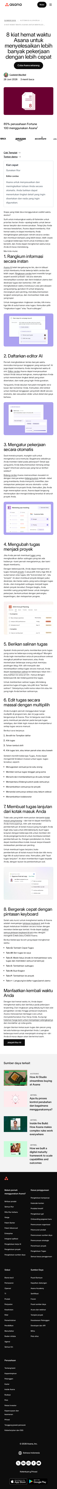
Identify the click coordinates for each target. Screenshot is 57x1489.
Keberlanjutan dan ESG (14, 1430)
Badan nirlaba (10, 1336)
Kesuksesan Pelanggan (40, 1320)
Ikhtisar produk (10, 1201)
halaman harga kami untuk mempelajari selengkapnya (28, 1020)
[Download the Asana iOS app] (18, 1481)
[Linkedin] (23, 1463)
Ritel (6, 1315)
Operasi (8, 1288)
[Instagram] (28, 1463)
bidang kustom (31, 478)
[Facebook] (33, 1463)
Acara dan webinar (38, 1310)
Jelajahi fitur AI (14, 1042)
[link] (10, 21)
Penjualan (9, 1304)
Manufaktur (9, 1331)
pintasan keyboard (31, 923)
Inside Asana (10, 1389)
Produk (7, 1299)
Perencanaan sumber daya (41, 1235)
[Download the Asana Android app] (38, 1481)
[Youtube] (38, 1463)
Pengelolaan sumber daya (15, 1255)
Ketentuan (24, 1471)
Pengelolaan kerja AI (13, 1244)
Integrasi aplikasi (11, 1239)
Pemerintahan (10, 1320)
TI (5, 1293)
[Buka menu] (50, 5)
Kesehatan (9, 1310)
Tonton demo (11, 156)
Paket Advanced (11, 1228)
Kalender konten (37, 1203)
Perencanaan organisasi (40, 1224)
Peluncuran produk (38, 1230)
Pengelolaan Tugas (38, 1251)
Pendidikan (9, 1325)
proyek (21, 572)
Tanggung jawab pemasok (15, 1425)
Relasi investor (10, 1405)
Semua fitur (9, 1207)
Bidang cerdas (10, 475)
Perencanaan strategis (40, 1240)
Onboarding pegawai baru (41, 1219)
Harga (7, 1217)
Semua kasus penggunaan (41, 1256)
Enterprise (9, 1233)
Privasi (7, 1420)
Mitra (33, 1331)
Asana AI (8, 267)
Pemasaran (9, 1283)
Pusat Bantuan (37, 1278)
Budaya (8, 1395)
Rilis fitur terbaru (11, 1212)
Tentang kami (10, 1368)
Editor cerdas (12, 176)
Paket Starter (10, 1223)
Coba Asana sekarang (28, 65)
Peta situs (35, 1336)
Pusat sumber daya (38, 1304)
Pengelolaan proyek (12, 1249)
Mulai (42, 5)
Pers (6, 1400)
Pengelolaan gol (37, 1214)
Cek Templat (10, 152)
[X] (18, 1463)
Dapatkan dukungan (39, 1283)
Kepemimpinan (11, 1373)
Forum (33, 1299)
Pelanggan (9, 1379)
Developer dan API (38, 1325)
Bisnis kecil (9, 1278)
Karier (7, 1384)
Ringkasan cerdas (23, 273)
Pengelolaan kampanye (40, 1198)
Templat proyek (37, 1315)
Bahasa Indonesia (31, 1453)
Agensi (7, 1342)
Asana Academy (37, 1288)
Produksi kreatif (37, 1208)
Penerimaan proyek (38, 1246)
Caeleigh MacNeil (18, 75)
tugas (33, 555)
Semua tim (9, 1347)
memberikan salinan (19, 672)
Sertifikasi (35, 1293)
